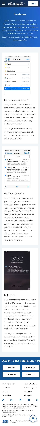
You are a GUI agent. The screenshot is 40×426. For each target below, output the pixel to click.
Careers (4, 391)
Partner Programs (30, 388)
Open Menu (3, 4)
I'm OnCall (31, 375)
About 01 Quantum (8, 384)
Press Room (6, 388)
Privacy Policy (28, 395)
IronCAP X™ (30, 368)
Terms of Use (6, 395)
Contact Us (28, 391)
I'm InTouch (11, 375)
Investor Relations (30, 384)
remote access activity (24, 198)
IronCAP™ (11, 368)
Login (33, 3)
